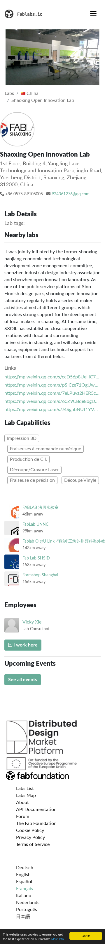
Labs (9, 93)
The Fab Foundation (36, 823)
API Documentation (36, 809)
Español (24, 881)
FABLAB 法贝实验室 (40, 507)
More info (57, 939)
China (31, 93)
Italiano (23, 895)
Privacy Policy (30, 837)
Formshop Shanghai (40, 575)
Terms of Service (33, 844)
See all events (22, 679)
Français (24, 888)
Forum (22, 816)
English (23, 874)
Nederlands (27, 902)
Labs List (25, 788)
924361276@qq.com (71, 194)
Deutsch (24, 867)
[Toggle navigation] (93, 14)
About (22, 802)
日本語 (23, 916)
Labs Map (26, 795)
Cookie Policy (30, 830)
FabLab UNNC (35, 524)
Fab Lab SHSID (36, 558)
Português (26, 909)
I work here (25, 645)
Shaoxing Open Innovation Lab (42, 100)
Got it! (86, 936)
